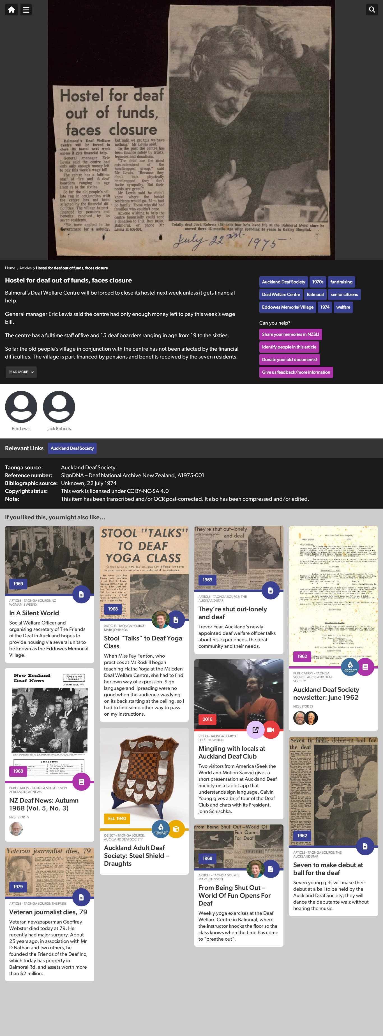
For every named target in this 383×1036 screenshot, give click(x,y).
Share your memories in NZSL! (290, 334)
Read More (18, 372)
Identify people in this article (289, 347)
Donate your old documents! (289, 359)
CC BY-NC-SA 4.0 (148, 491)
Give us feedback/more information (296, 372)
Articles (25, 268)
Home (10, 268)
